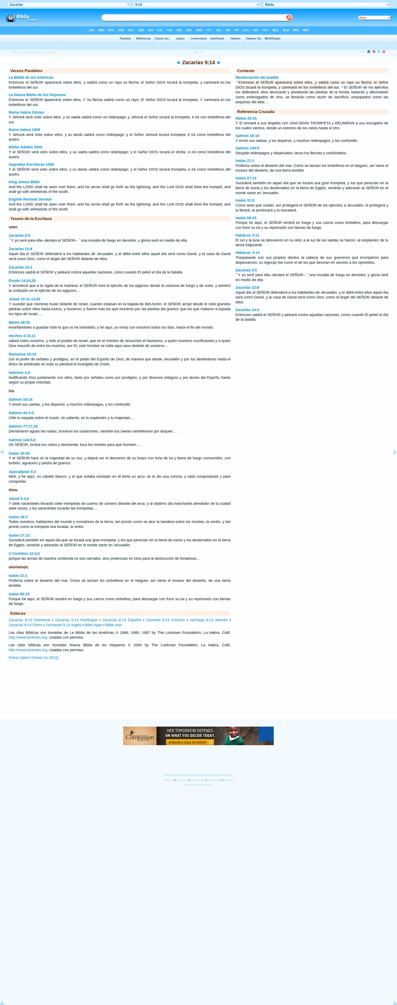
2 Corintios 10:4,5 (24, 553)
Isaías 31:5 (245, 200)
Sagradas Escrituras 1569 (31, 164)
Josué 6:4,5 (19, 499)
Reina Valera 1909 (24, 130)
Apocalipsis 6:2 (22, 472)
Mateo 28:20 (19, 322)
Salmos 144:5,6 (22, 440)
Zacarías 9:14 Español (122, 620)
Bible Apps (93, 625)
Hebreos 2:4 (19, 373)
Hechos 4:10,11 (22, 336)
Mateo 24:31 (246, 118)
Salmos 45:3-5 (21, 413)
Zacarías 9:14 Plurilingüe (76, 620)
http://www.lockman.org (28, 637)
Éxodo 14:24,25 (22, 281)
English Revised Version (30, 199)
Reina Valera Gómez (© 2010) (34, 658)
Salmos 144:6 (247, 148)
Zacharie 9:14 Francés (165, 620)
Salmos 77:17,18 (23, 426)
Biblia (15, 52)
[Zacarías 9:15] (392, 462)
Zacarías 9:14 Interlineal (29, 620)
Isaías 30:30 (19, 453)
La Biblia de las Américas (31, 77)
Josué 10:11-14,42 (24, 299)
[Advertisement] (198, 693)
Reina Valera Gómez (26, 112)
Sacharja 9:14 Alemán (208, 620)
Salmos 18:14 (20, 399)
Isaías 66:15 (19, 594)
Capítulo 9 (39, 52)
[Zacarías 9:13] (5, 462)
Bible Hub (113, 625)
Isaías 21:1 (18, 576)
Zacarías (26, 52)
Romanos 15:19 (22, 354)
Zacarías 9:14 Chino (25, 625)
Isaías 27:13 (19, 535)
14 (237, 82)
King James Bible (24, 182)
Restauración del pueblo (257, 77)
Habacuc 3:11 (247, 235)
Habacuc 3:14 (247, 253)
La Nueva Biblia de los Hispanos (37, 95)
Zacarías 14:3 (20, 267)
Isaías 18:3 (18, 517)
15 (342, 87)
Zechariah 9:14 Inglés (63, 625)
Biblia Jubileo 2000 (25, 147)
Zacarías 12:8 (20, 249)
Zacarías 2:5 (19, 235)
